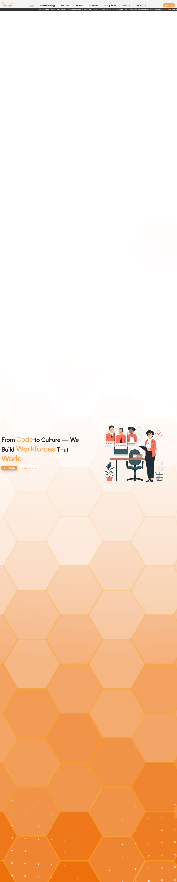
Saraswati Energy (47, 5)
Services (65, 5)
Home (31, 5)
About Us (125, 5)
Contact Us (141, 5)
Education (93, 5)
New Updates (110, 5)
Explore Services (29, 468)
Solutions (78, 5)
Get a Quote (9, 468)
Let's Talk (169, 5)
